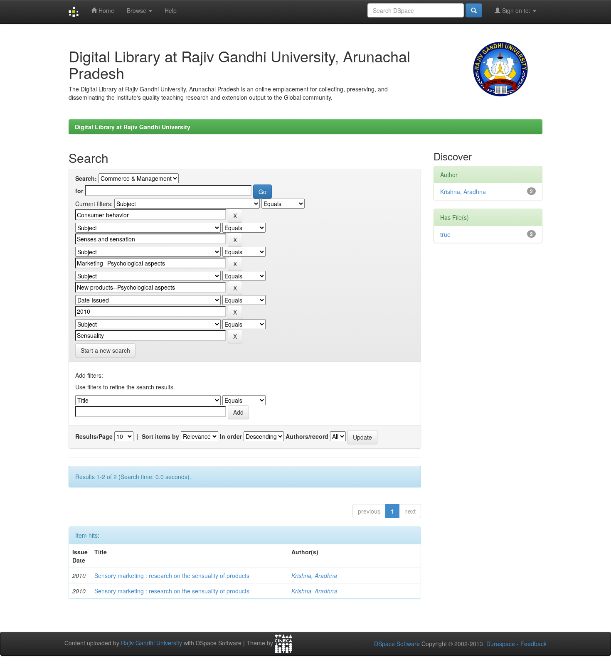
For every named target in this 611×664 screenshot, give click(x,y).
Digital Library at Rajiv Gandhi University (132, 127)
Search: (86, 178)
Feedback (533, 643)
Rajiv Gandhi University (151, 643)
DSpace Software (397, 643)
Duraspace (500, 643)
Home (105, 10)
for (79, 191)
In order (231, 436)
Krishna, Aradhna (314, 575)
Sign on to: (516, 10)
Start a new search (105, 350)
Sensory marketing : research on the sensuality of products (171, 575)
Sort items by (160, 436)
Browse (137, 10)
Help (171, 10)
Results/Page (94, 436)
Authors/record (307, 436)
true (445, 234)
